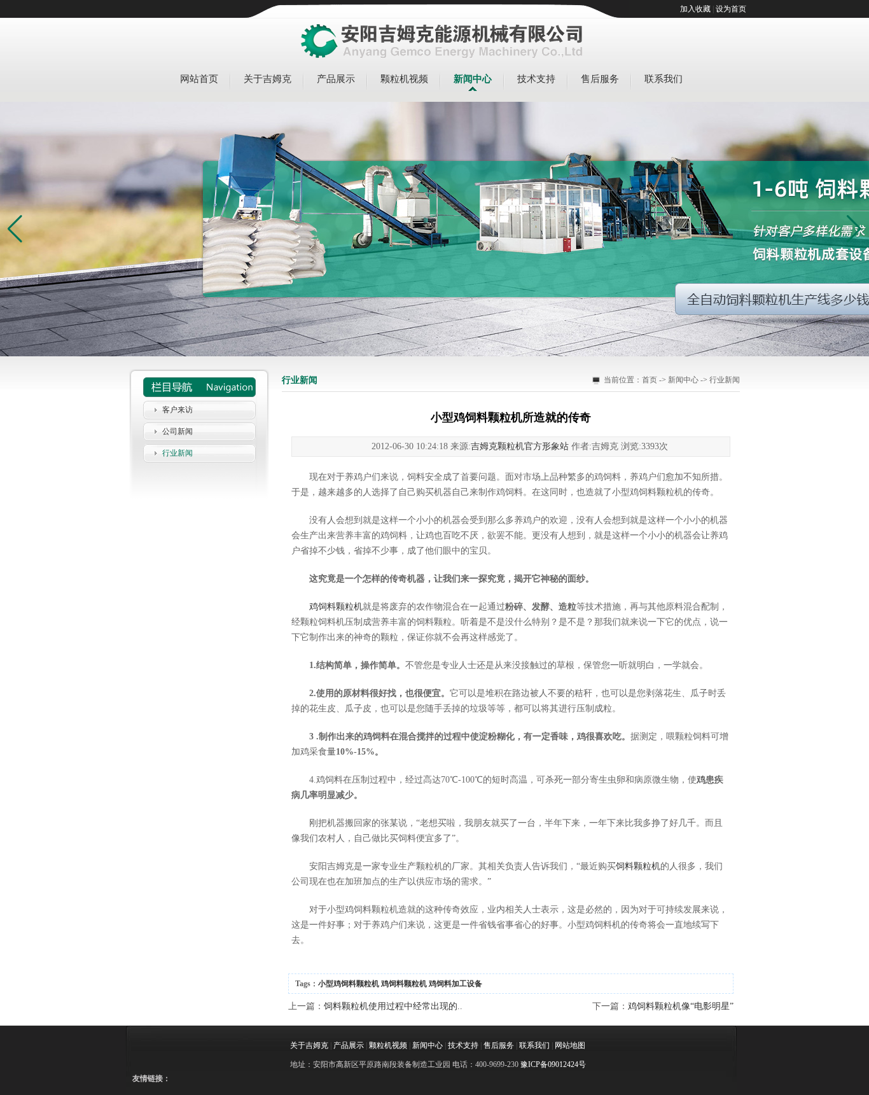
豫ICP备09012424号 (553, 1064)
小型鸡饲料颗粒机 (348, 983)
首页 (649, 379)
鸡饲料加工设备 (455, 983)
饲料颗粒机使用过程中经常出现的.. (393, 1006)
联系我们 (663, 79)
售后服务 (600, 79)
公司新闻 (177, 431)
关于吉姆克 (267, 79)
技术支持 (536, 79)
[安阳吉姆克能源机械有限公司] (442, 42)
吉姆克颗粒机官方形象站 (520, 446)
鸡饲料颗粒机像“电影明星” (680, 1006)
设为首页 (731, 8)
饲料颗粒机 (638, 866)
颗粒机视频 (404, 79)
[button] (854, 229)
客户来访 (177, 409)
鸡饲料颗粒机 (336, 606)
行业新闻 (177, 453)
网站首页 (199, 79)
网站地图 (570, 1045)
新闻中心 (473, 79)
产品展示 (336, 79)
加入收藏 (695, 8)
